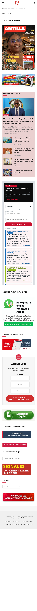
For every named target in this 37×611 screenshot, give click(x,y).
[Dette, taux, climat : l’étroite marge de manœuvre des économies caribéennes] (7, 140)
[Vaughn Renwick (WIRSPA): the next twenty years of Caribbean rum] (7, 161)
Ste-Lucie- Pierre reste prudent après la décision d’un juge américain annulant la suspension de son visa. (18, 121)
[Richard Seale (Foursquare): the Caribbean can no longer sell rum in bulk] (7, 151)
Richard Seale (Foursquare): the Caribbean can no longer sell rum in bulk (24, 150)
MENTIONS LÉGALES (28, 522)
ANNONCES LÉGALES (12, 524)
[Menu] (3, 3)
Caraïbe (6, 115)
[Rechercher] (34, 3)
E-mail (20, 375)
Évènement (11, 8)
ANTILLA (23, 518)
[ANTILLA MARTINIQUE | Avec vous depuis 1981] (17, 3)
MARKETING (16, 522)
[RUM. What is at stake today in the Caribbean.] (7, 172)
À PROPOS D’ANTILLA (27, 524)
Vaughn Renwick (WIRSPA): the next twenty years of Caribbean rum (23, 161)
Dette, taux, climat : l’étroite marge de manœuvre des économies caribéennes (22, 140)
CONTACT (8, 522)
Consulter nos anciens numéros (15, 445)
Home (4, 8)
